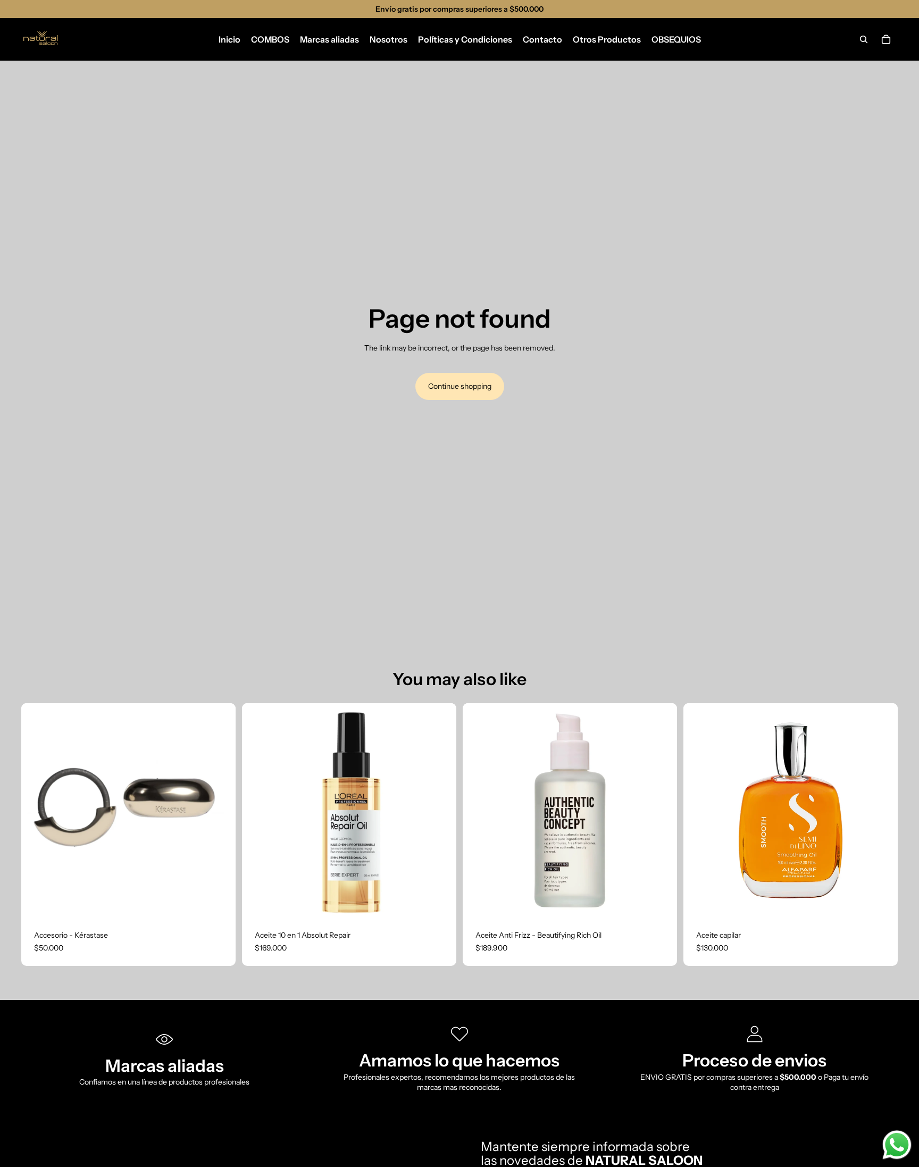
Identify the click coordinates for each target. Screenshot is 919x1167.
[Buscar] (863, 39)
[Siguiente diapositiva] (440, 810)
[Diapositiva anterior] (258, 810)
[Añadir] (219, 901)
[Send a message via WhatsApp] (897, 1145)
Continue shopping (459, 386)
